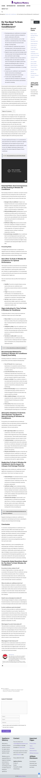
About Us (5, 8)
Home (3, 5)
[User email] (2, 665)
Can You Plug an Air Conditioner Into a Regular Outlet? (13, 689)
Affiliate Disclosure (34, 753)
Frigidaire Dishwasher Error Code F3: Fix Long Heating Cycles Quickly (35, 55)
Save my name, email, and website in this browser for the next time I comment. (14, 726)
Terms (31, 745)
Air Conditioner (12, 14)
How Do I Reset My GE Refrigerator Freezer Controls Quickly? (34, 73)
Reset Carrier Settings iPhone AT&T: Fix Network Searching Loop (34, 37)
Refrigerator (11, 5)
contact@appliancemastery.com (20, 743)
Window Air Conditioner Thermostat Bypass (11, 691)
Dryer (28, 5)
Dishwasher (21, 5)
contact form (22, 747)
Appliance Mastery (22, 776)
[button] (2, 11)
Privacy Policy (33, 743)
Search (32, 19)
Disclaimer (32, 748)
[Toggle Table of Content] (13, 111)
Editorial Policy (33, 750)
